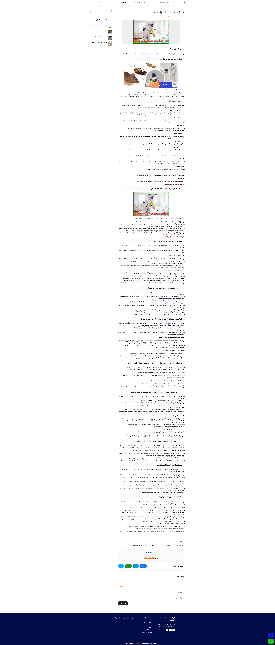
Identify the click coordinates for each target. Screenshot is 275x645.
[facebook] (173, 630)
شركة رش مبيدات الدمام (167, 545)
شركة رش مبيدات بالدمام (154, 545)
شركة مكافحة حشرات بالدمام (139, 545)
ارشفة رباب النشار (146, 632)
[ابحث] (90, 2)
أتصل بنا (149, 627)
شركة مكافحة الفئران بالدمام (172, 184)
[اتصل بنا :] (271, 635)
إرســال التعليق (123, 603)
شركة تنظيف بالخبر (146, 622)
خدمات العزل (124, 2)
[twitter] (170, 630)
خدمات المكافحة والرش (149, 2)
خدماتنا (149, 630)
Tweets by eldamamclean (129, 622)
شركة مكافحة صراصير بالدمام (172, 237)
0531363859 (150, 555)
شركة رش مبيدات (179, 545)
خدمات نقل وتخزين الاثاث (136, 2)
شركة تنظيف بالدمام (146, 624)
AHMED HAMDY (124, 643)
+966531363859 (149, 558)
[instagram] (167, 630)
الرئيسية (178, 2)
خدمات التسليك (161, 2)
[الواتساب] (271, 641)
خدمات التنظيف (170, 2)
